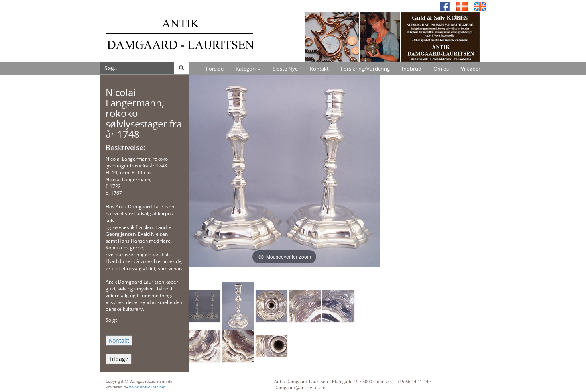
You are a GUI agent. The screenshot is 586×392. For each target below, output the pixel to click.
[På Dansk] (462, 6)
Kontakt (319, 68)
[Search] (181, 68)
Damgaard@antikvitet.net (300, 387)
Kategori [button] (246, 68)
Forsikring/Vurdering (365, 68)
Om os (441, 68)
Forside (215, 68)
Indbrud (411, 68)
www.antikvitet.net (147, 387)
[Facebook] (445, 6)
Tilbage (118, 359)
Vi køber (470, 68)
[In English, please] (480, 6)
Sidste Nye (285, 68)
